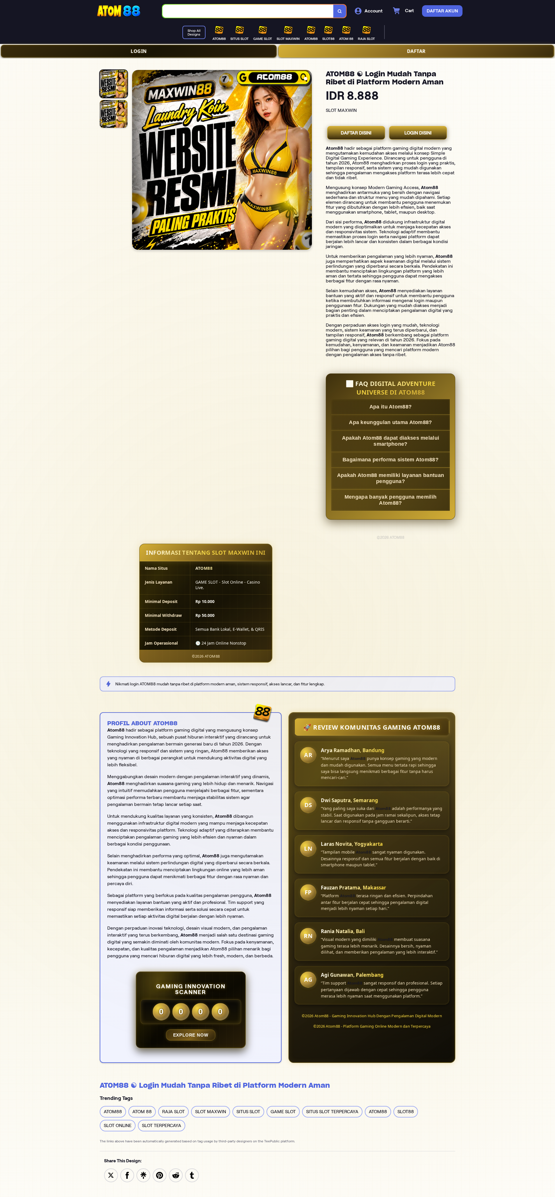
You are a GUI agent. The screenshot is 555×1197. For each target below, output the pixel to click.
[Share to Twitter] (111, 1174)
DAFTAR (416, 51)
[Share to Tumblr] (192, 1174)
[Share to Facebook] (127, 1174)
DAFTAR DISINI (356, 132)
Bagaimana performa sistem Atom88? (391, 459)
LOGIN (139, 51)
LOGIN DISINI (418, 132)
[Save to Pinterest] (159, 1174)
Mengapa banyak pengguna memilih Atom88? (390, 500)
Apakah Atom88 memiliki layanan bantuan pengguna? (390, 478)
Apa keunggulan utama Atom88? (390, 422)
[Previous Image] (136, 160)
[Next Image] (307, 160)
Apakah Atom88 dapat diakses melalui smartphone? (390, 441)
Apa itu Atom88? (390, 407)
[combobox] (248, 11)
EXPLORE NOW (190, 1035)
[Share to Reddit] (176, 1174)
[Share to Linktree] (143, 1174)
